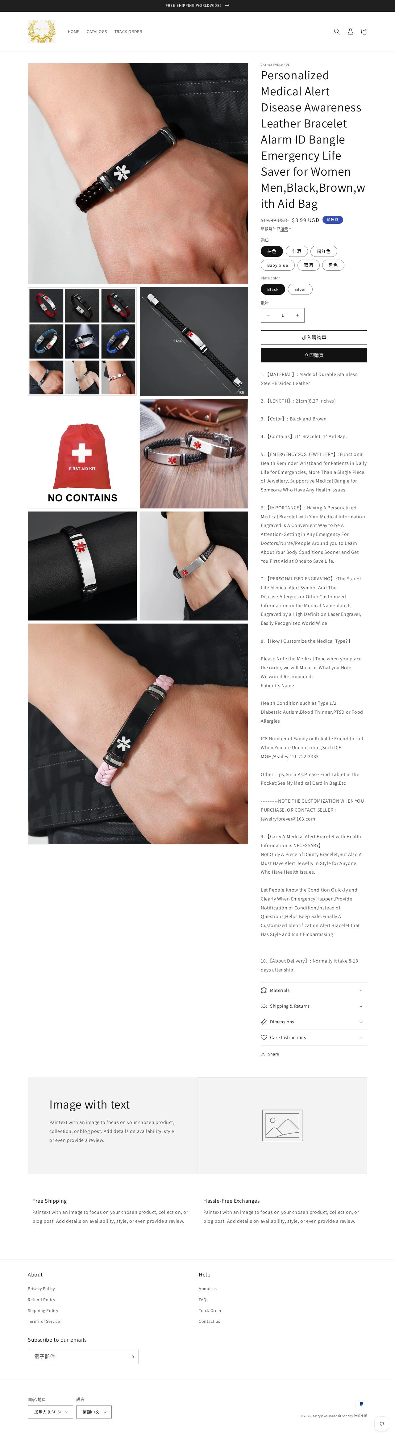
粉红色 (324, 251)
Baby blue (277, 265)
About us (208, 1288)
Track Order (210, 1310)
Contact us (209, 1321)
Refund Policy (41, 1299)
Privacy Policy (41, 1288)
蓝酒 (308, 265)
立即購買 (314, 355)
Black (273, 289)
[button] (337, 31)
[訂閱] (132, 1357)
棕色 (271, 251)
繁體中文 (91, 1411)
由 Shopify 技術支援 (352, 1416)
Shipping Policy (43, 1310)
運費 (284, 229)
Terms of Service (44, 1321)
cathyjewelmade (325, 1416)
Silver (300, 289)
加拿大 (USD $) (47, 1411)
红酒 (296, 251)
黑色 (333, 265)
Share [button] (273, 1054)
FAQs (203, 1299)
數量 (265, 303)
